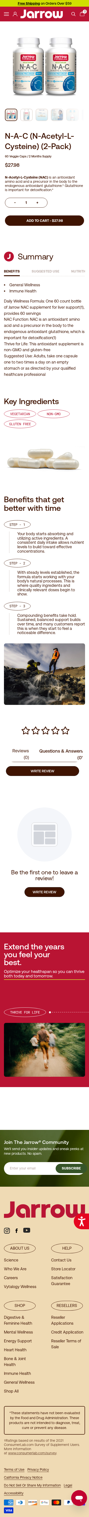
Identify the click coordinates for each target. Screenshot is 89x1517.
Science (11, 1260)
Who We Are (15, 1269)
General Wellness (19, 1382)
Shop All (11, 1391)
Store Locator (63, 1269)
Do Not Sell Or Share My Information (32, 1485)
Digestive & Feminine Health (18, 1320)
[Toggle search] (73, 14)
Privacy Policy (38, 1469)
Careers (11, 1277)
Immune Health (17, 1373)
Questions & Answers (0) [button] (61, 754)
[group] (11, 115)
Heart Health (15, 1350)
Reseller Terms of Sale (66, 1344)
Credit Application (67, 1332)
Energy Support (18, 1341)
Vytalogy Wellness (20, 1286)
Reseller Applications (62, 1320)
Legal (68, 1485)
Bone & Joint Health (15, 1361)
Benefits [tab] (12, 271)
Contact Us (61, 1260)
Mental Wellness (18, 1332)
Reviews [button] (20, 754)
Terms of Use (14, 1469)
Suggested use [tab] (45, 271)
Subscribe (71, 1168)
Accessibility (13, 1493)
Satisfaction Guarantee (61, 1280)
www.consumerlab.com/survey (32, 1453)
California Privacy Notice (23, 1477)
